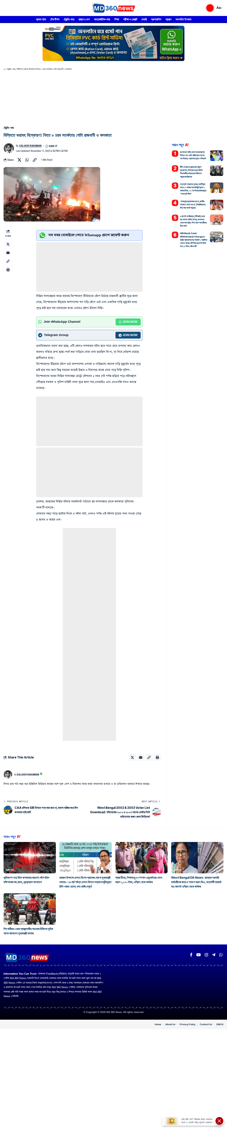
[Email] (8, 252)
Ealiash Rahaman (30, 145)
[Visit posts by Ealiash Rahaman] (9, 148)
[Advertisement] (113, 97)
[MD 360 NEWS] (113, 8)
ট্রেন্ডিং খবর (11, 69)
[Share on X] (19, 159)
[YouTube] (198, 955)
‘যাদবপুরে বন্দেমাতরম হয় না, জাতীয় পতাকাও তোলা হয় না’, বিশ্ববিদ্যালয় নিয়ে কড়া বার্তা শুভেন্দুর (193, 204)
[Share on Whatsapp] (27, 159)
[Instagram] (206, 955)
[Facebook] (191, 955)
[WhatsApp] (220, 955)
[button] (210, 8)
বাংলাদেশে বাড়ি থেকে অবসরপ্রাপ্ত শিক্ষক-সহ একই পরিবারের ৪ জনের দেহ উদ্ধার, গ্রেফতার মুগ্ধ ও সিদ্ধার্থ (193, 155)
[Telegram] (213, 955)
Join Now (130, 322)
